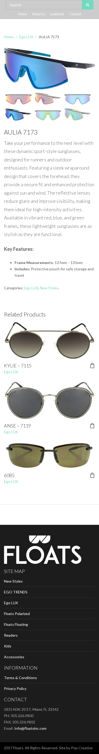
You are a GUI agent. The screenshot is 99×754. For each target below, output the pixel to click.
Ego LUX (26, 37)
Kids (7, 646)
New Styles (49, 288)
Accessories (14, 657)
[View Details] (49, 340)
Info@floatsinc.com (30, 728)
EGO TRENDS (15, 592)
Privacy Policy (15, 688)
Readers (11, 635)
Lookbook (57, 14)
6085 (9, 475)
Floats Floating (16, 624)
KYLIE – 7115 (17, 365)
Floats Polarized (17, 613)
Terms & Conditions (20, 677)
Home (22, 14)
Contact (75, 14)
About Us (38, 14)
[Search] (87, 4)
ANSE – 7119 (17, 426)
